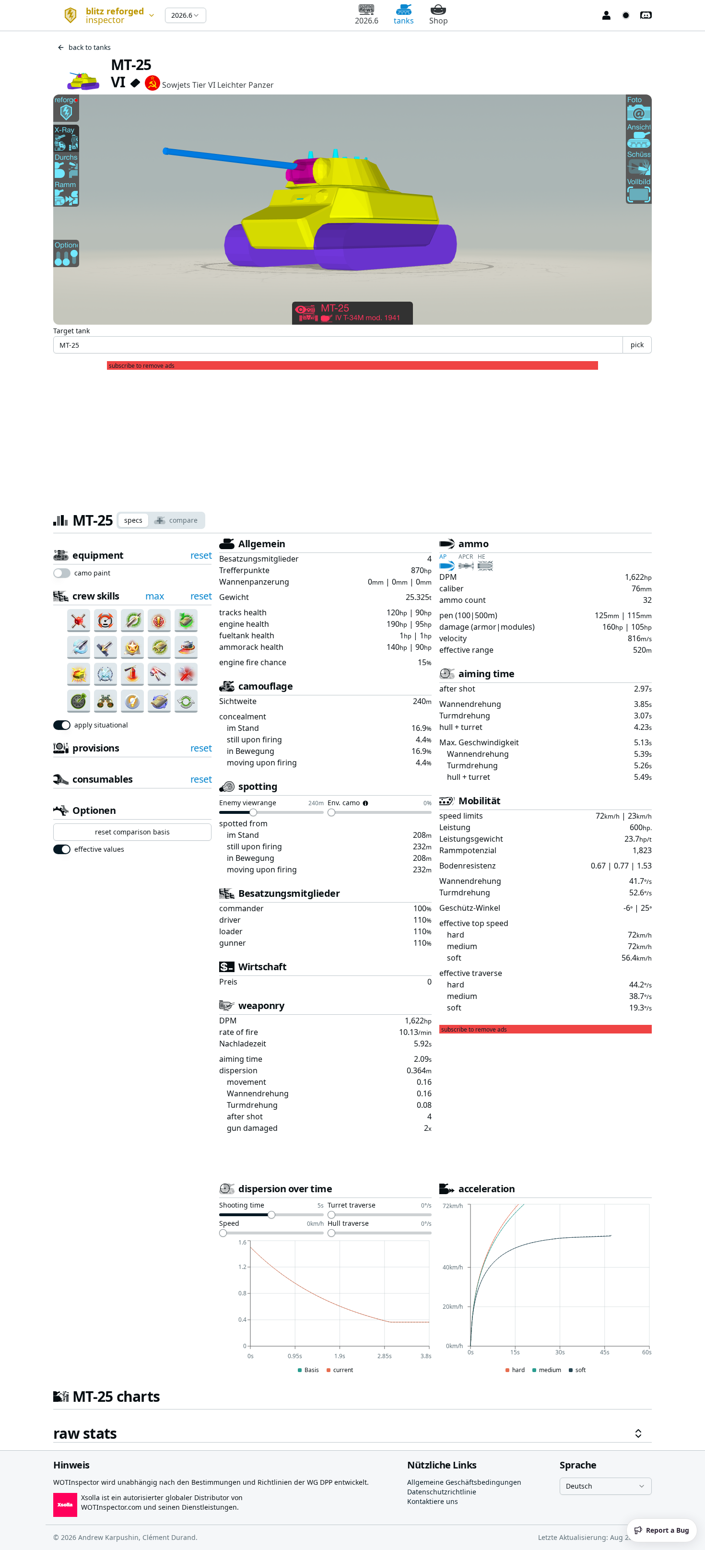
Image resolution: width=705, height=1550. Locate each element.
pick (637, 344)
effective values (99, 849)
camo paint (92, 573)
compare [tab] (183, 520)
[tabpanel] (352, 990)
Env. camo (344, 803)
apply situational (101, 725)
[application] (325, 1307)
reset (201, 555)
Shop (438, 20)
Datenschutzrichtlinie (441, 1491)
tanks (404, 20)
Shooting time (241, 1205)
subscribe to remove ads (142, 366)
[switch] (61, 573)
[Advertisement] (352, 437)
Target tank (71, 330)
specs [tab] (133, 520)
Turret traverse (352, 1205)
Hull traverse (348, 1224)
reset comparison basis (132, 831)
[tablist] (161, 520)
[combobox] (105, 15)
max (154, 595)
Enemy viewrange (247, 803)
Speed (229, 1224)
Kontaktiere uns (432, 1501)
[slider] (253, 812)
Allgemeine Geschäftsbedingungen (464, 1482)
